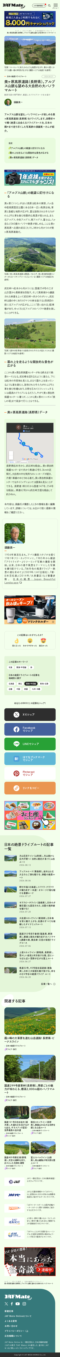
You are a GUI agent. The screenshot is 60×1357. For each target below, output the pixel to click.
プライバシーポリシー (14, 1331)
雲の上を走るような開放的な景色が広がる (29, 153)
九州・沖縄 (36, 689)
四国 (26, 689)
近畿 (10, 689)
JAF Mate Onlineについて (18, 1316)
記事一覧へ (46, 984)
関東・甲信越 (21, 667)
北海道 (11, 684)
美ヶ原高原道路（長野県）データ (24, 157)
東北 (20, 684)
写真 (10, 667)
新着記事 (9, 1311)
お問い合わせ (11, 1326)
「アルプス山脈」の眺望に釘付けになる (27, 148)
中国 (18, 689)
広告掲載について (13, 1336)
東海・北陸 (44, 684)
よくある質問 (11, 1321)
